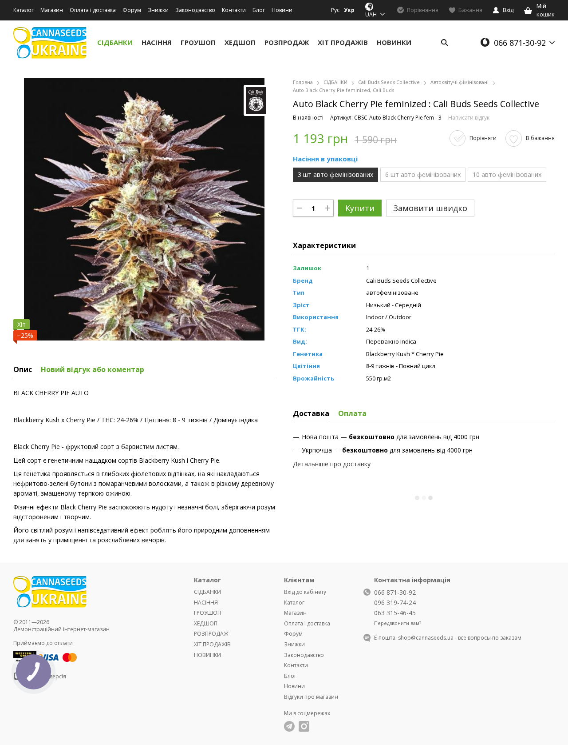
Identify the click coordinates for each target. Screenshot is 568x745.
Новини (282, 10)
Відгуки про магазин (311, 697)
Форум (131, 10)
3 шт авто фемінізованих (335, 174)
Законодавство (195, 10)
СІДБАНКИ (115, 42)
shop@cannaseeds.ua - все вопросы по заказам (459, 637)
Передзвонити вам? (397, 623)
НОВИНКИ (394, 42)
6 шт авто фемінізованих (423, 174)
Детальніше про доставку (332, 464)
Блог (258, 10)
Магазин (51, 10)
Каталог (23, 10)
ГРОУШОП (198, 42)
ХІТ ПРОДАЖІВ (343, 42)
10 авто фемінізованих (507, 174)
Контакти (234, 10)
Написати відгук (468, 117)
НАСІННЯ (157, 42)
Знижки (158, 10)
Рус (335, 10)
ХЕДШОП (240, 42)
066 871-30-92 (520, 42)
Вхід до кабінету (305, 592)
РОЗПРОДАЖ (286, 42)
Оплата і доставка (93, 10)
